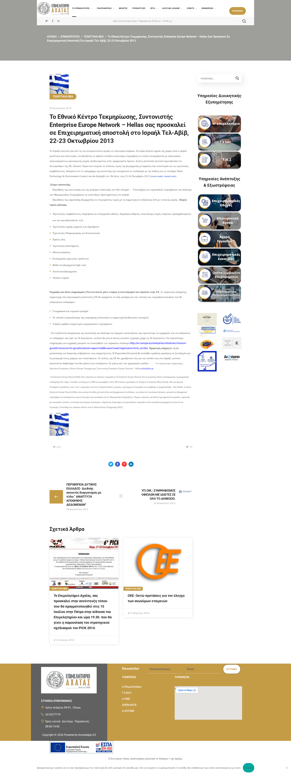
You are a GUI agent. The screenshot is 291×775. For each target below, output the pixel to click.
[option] (84, 591)
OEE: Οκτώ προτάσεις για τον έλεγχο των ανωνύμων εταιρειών (156, 598)
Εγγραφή (232, 669)
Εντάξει (249, 767)
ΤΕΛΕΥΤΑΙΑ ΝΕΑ (94, 36)
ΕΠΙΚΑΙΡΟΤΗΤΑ (70, 36)
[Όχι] (286, 767)
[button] (237, 11)
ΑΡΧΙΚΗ (52, 36)
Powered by (80, 734)
